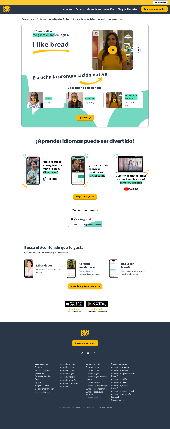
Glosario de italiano (119, 382)
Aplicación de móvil (43, 376)
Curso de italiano (93, 382)
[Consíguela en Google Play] (97, 304)
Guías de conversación (100, 9)
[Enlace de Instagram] (94, 353)
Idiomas (67, 9)
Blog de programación (44, 389)
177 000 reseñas (74, 311)
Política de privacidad (85, 407)
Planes (37, 379)
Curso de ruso (92, 397)
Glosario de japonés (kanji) (122, 391)
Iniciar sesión (160, 2)
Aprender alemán (67, 364)
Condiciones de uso (66, 407)
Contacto (39, 367)
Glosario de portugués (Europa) (121, 395)
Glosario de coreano (120, 367)
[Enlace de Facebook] (76, 353)
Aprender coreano (68, 367)
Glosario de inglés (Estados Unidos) (89, 19)
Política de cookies (104, 407)
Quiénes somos (41, 364)
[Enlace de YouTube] (88, 353)
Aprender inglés (29, 19)
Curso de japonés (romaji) (97, 389)
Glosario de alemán (119, 364)
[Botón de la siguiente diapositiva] (138, 50)
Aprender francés (67, 370)
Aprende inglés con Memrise (85, 286)
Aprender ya (85, 117)
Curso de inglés (92, 373)
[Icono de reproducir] (113, 50)
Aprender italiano (67, 377)
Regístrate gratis (85, 196)
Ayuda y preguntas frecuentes (43, 371)
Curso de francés (93, 370)
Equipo (38, 382)
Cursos (80, 9)
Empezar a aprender (154, 9)
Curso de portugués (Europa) (94, 393)
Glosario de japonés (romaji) (119, 386)
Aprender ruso (66, 386)
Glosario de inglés (119, 379)
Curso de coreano (93, 367)
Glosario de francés (119, 370)
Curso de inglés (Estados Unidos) (54, 19)
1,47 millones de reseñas (97, 311)
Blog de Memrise (128, 9)
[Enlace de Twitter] (82, 353)
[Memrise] (7, 9)
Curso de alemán (93, 364)
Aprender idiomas (42, 392)
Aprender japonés (68, 380)
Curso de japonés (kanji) (96, 385)
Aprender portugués (69, 383)
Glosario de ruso (118, 400)
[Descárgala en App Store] (74, 304)
